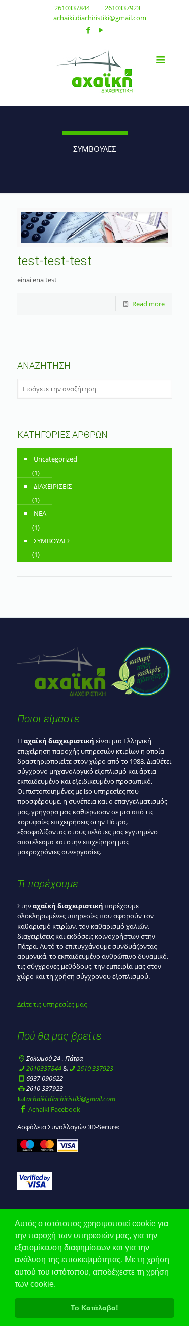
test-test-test (54, 261)
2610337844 (72, 7)
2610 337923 (95, 1068)
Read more (148, 303)
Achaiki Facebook (54, 1109)
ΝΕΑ (40, 513)
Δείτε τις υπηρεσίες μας (52, 1004)
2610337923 (122, 7)
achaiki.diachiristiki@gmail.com (99, 17)
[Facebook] (88, 30)
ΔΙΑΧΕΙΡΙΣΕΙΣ (53, 486)
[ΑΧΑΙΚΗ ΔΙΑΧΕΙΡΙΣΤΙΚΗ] (94, 70)
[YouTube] (101, 30)
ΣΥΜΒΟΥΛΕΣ (52, 540)
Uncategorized (55, 459)
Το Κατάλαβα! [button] (94, 1308)
